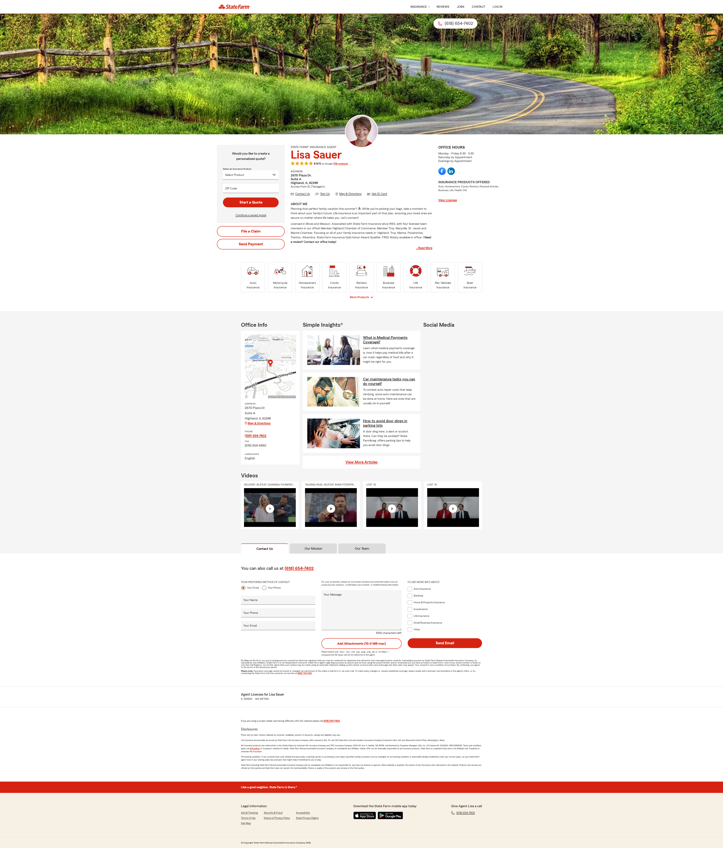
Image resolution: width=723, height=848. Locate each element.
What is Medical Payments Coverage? (385, 340)
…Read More (424, 247)
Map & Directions (259, 423)
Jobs (460, 6)
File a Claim (251, 231)
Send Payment (251, 244)
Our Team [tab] (362, 548)
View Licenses (447, 200)
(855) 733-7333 (304, 673)
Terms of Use (248, 818)
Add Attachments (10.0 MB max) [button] (361, 643)
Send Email (445, 643)
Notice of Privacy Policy (277, 818)
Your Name (250, 600)
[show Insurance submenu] (428, 6)
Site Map (246, 823)
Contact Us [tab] (264, 548)
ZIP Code (231, 188)
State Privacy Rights (307, 818)
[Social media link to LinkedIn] (451, 171)
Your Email (253, 588)
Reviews (443, 6)
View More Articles (361, 462)
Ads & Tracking (249, 813)
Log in (497, 6)
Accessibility (303, 813)
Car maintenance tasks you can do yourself (389, 381)
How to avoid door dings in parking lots (385, 423)
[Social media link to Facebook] (442, 171)
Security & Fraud (273, 813)
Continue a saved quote (251, 215)
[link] (234, 7)
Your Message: (333, 594)
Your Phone (274, 588)
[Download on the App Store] (364, 815)
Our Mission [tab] (313, 548)
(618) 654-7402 (255, 435)
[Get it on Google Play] (390, 815)
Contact (478, 6)
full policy (254, 748)
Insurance (418, 6)
